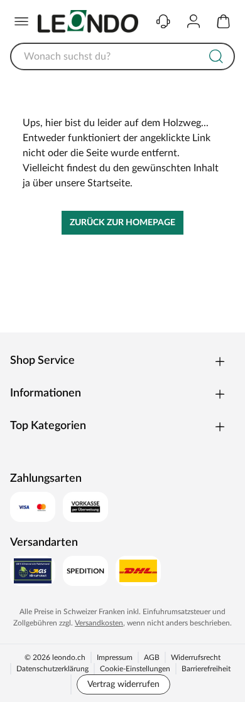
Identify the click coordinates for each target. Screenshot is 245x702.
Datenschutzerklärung (52, 669)
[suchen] (216, 56)
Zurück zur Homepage (122, 222)
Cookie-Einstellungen (135, 669)
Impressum (115, 657)
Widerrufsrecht (195, 657)
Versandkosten (99, 623)
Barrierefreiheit (206, 669)
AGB (152, 657)
